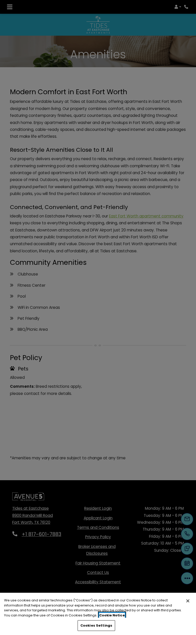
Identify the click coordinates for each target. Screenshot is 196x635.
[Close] (187, 600)
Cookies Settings (96, 625)
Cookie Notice (112, 615)
